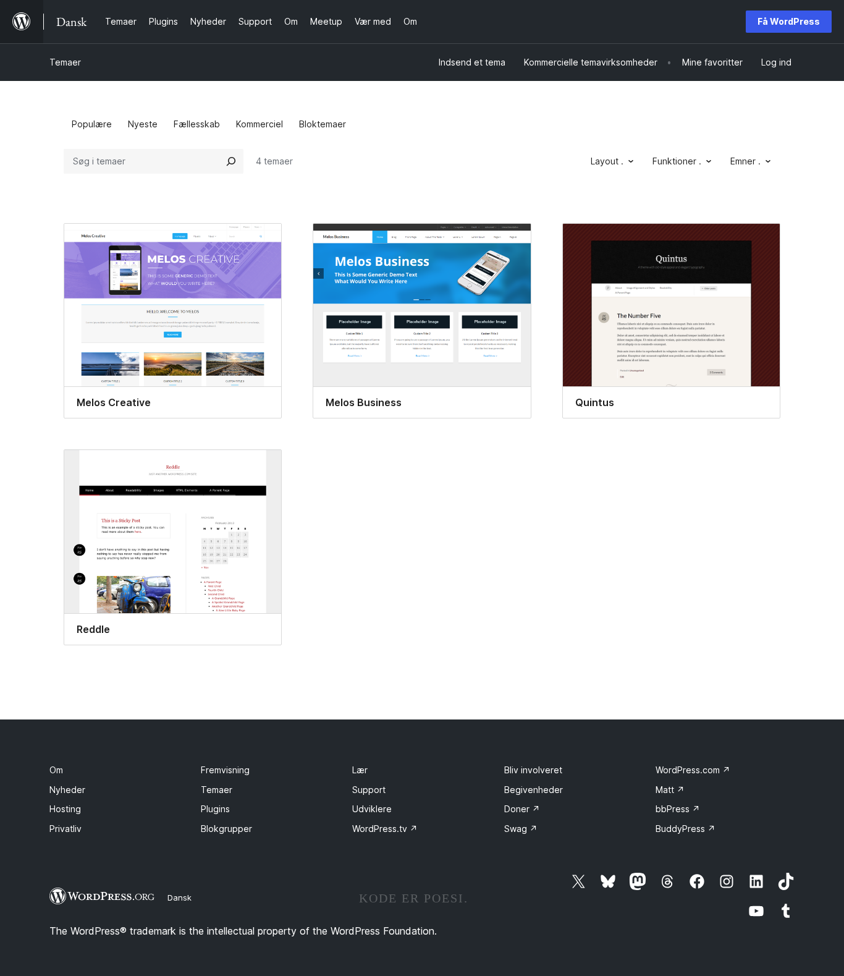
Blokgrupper (226, 828)
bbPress (678, 809)
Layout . (607, 161)
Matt (670, 789)
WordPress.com (693, 770)
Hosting (65, 809)
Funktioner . (676, 161)
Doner (522, 809)
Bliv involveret (533, 770)
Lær (360, 770)
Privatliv (65, 828)
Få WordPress (788, 21)
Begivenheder (533, 789)
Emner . (745, 161)
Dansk (179, 897)
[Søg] (231, 161)
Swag (521, 828)
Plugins (215, 809)
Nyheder (67, 789)
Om (56, 770)
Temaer (65, 62)
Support (369, 789)
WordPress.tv (385, 828)
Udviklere (372, 809)
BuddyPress (685, 828)
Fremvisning (225, 770)
